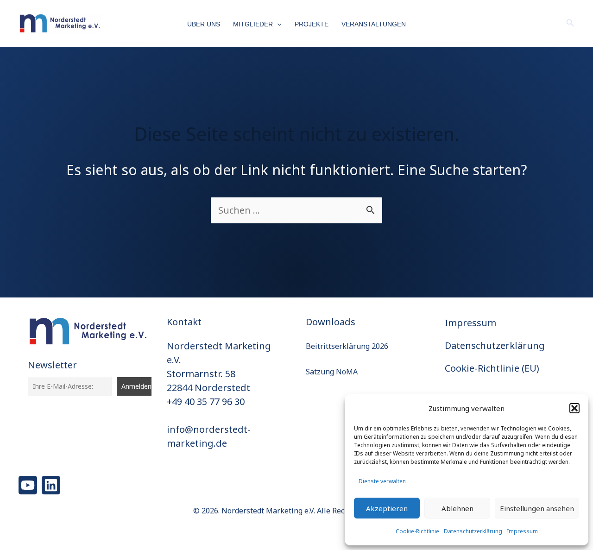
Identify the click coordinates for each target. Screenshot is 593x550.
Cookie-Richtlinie (417, 531)
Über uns (203, 24)
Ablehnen (457, 508)
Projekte (311, 24)
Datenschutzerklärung (473, 531)
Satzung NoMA (332, 372)
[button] (574, 408)
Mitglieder (253, 24)
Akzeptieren (387, 508)
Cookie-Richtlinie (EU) (492, 368)
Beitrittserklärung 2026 (347, 346)
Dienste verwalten (382, 481)
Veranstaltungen (373, 24)
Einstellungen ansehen (537, 508)
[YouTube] (28, 485)
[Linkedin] (51, 485)
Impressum (522, 531)
